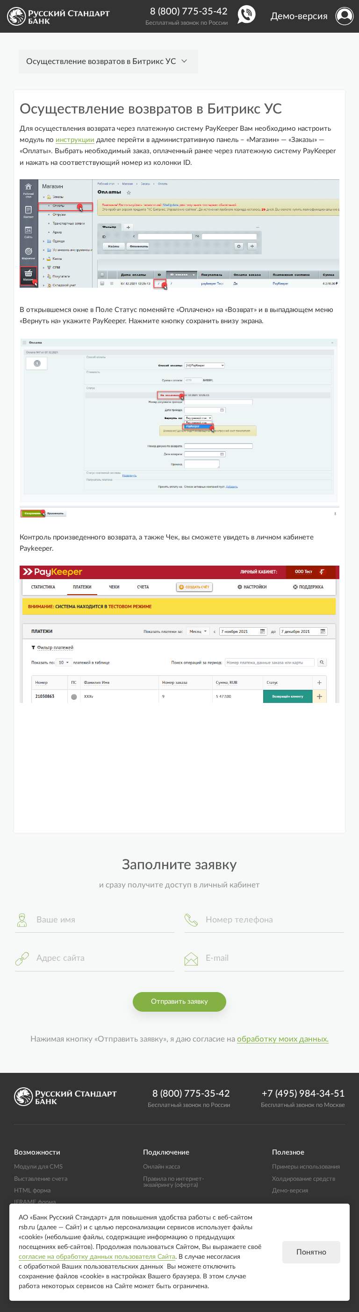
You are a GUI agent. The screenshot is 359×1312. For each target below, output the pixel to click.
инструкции (75, 139)
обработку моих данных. (283, 1039)
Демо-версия (299, 16)
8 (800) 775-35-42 (189, 11)
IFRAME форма (35, 1202)
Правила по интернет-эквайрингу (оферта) (173, 1182)
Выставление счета (40, 1179)
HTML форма (32, 1190)
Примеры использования (306, 1167)
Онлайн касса (161, 1167)
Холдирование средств (303, 1179)
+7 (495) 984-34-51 (303, 1094)
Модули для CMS (38, 1167)
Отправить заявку (179, 1001)
